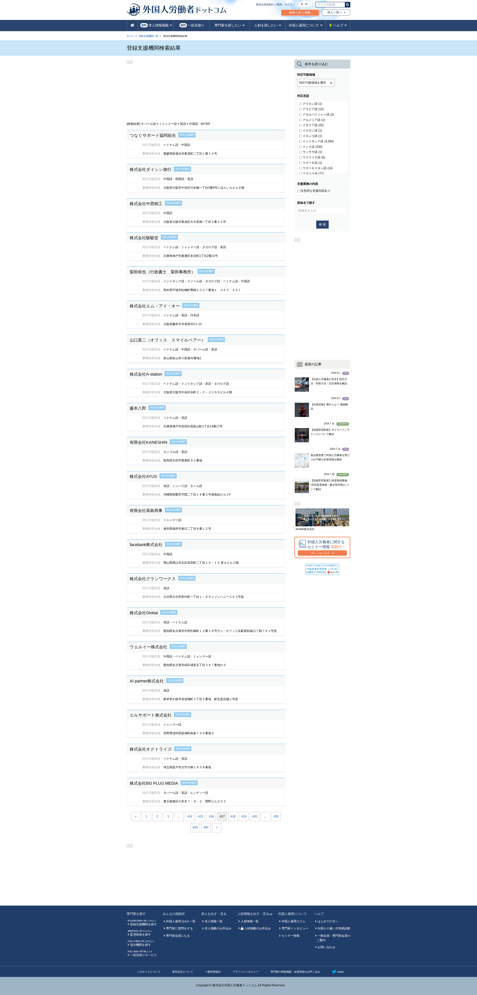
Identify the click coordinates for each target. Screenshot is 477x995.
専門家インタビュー (295, 928)
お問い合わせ (326, 947)
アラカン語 (312, 103)
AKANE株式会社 (305, 529)
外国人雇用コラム (293, 921)
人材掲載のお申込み (257, 928)
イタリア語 (313, 125)
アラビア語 (313, 109)
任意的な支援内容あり (315, 190)
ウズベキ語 (312, 162)
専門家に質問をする (179, 928)
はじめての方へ (328, 921)
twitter (340, 971)
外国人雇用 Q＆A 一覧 (180, 921)
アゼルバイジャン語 (318, 114)
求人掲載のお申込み (218, 928)
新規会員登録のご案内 (269, 4)
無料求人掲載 (300, 12)
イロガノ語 (312, 130)
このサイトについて (148, 971)
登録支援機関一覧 (148, 36)
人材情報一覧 (250, 921)
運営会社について (182, 971)
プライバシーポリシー (246, 971)
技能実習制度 (342, 424)
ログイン (290, 4)
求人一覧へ (334, 12)
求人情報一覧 (213, 921)
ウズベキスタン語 (318, 168)
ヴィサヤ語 (312, 152)
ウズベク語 (313, 173)
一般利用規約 (213, 971)
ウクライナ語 (314, 157)
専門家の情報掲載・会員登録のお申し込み (295, 971)
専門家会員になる (178, 935)
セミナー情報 (290, 935)
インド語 (312, 146)
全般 (345, 373)
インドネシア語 (318, 141)
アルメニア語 (314, 119)
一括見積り (192, 25)
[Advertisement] (206, 92)
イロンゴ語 (312, 135)
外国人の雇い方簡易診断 (334, 928)
